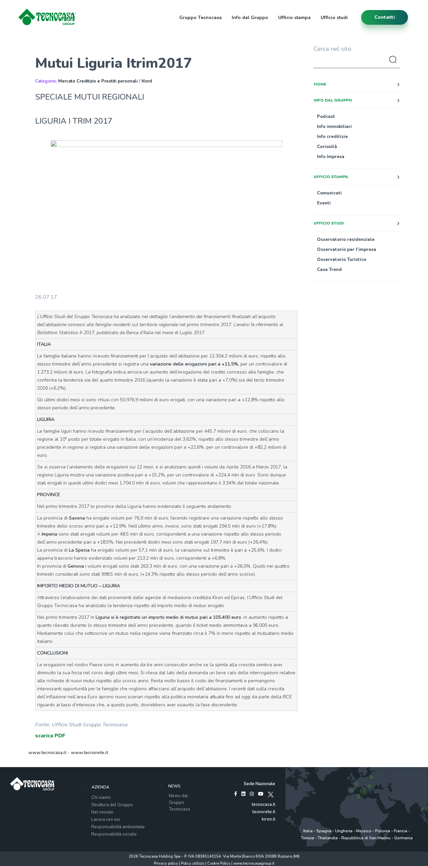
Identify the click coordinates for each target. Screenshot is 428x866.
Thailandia (328, 838)
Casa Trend (329, 270)
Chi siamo (101, 798)
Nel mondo (102, 812)
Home (320, 84)
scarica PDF (50, 735)
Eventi (324, 203)
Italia (308, 831)
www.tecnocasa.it (47, 752)
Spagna (323, 831)
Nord (146, 81)
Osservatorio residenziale (345, 240)
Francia (400, 831)
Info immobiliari (334, 127)
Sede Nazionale (259, 784)
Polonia (382, 831)
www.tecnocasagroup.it (254, 863)
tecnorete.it (263, 812)
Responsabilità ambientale (118, 827)
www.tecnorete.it (89, 752)
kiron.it (268, 819)
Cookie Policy (218, 863)
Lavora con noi (105, 820)
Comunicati (329, 193)
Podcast (326, 117)
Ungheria (343, 831)
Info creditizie (332, 137)
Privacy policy (166, 863)
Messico (363, 831)
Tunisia (307, 838)
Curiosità (327, 147)
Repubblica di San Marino (366, 838)
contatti (384, 17)
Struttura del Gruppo (112, 805)
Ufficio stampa (294, 17)
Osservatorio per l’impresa (346, 250)
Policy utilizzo (192, 863)
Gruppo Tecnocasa (200, 17)
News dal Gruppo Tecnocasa (179, 802)
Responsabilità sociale (114, 834)
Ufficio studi (334, 17)
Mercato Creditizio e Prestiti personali (97, 81)
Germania (403, 838)
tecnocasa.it (263, 805)
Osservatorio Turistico (341, 260)
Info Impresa (330, 157)
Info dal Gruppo (250, 17)
